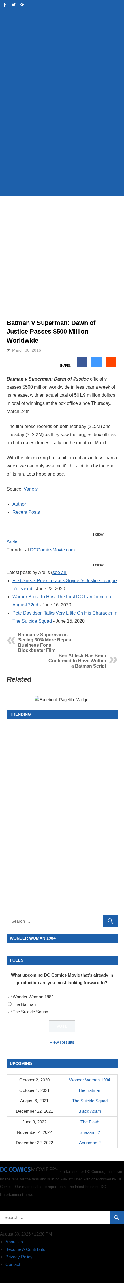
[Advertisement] (62, 125)
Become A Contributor (26, 1249)
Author (19, 504)
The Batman (24, 1004)
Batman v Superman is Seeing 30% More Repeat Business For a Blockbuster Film (45, 642)
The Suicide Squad (30, 1011)
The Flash (89, 1121)
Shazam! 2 (90, 1132)
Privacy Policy (19, 1256)
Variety (31, 489)
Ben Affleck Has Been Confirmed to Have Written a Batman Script (77, 660)
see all (59, 572)
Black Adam (89, 1111)
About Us (14, 1241)
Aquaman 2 (90, 1142)
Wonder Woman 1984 (33, 996)
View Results (62, 1042)
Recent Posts (26, 512)
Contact (12, 1264)
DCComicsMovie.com (52, 549)
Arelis (12, 541)
